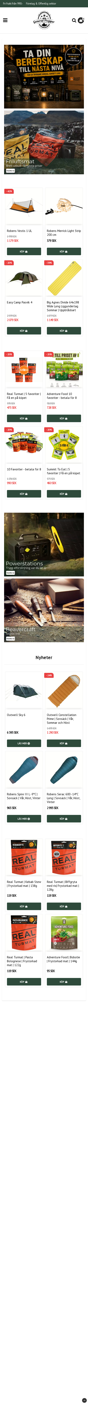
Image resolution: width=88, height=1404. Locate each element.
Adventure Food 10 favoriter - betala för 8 (62, 396)
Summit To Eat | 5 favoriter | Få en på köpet (63, 471)
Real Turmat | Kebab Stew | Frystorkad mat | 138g (24, 884)
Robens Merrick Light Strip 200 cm (64, 233)
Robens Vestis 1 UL (19, 231)
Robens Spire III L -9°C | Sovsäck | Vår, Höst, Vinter (24, 796)
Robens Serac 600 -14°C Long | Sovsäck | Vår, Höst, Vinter (63, 798)
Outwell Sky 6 (16, 715)
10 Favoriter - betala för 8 (24, 469)
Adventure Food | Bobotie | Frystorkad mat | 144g (63, 959)
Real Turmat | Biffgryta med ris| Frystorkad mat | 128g (63, 886)
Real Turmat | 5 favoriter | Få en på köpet (24, 396)
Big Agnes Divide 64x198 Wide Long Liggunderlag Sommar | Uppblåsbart (63, 306)
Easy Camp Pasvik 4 (19, 302)
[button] (81, 20)
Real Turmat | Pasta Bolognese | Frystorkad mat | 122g (22, 961)
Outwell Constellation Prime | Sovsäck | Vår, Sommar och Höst (61, 719)
